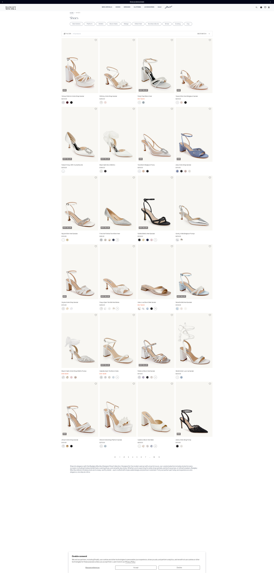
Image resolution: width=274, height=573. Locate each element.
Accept (135, 568)
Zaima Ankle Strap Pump (183, 440)
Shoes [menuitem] (118, 7)
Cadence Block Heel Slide (146, 440)
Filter (68, 34)
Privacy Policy (130, 562)
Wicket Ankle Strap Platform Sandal (111, 440)
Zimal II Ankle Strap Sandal (70, 440)
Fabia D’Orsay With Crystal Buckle (72, 165)
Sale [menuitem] (159, 7)
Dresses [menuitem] (127, 7)
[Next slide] (271, 1)
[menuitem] (168, 7)
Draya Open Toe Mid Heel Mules (109, 302)
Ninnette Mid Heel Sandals (184, 302)
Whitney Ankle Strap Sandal (108, 96)
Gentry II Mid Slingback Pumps (185, 233)
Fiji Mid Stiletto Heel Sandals (146, 233)
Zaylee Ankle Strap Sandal (70, 302)
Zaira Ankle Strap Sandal (183, 165)
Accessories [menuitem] (149, 7)
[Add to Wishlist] (95, 40)
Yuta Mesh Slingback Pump (146, 165)
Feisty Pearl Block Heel (145, 96)
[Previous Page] (115, 457)
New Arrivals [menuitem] (107, 7)
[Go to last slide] (2, 1)
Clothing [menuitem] (137, 7)
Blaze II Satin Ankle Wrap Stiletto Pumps (74, 371)
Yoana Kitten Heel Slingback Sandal (187, 96)
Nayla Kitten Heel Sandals (70, 233)
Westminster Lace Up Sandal (185, 371)
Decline (179, 568)
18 (154, 457)
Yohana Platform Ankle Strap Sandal (73, 96)
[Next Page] (159, 457)
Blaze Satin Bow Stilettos (107, 165)
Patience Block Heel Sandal (146, 371)
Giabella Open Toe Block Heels (109, 371)
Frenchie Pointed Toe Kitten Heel (110, 233)
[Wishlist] (265, 7)
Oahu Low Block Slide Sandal (147, 302)
